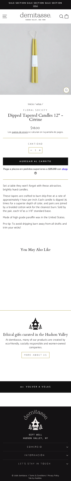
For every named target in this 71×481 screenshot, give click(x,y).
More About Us (35, 355)
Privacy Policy (53, 475)
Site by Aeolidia (35, 478)
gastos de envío (20, 132)
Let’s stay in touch (34, 464)
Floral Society (35, 110)
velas (38, 104)
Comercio (34, 447)
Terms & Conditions (37, 475)
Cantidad (35, 144)
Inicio (31, 104)
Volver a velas (38, 386)
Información (34, 455)
